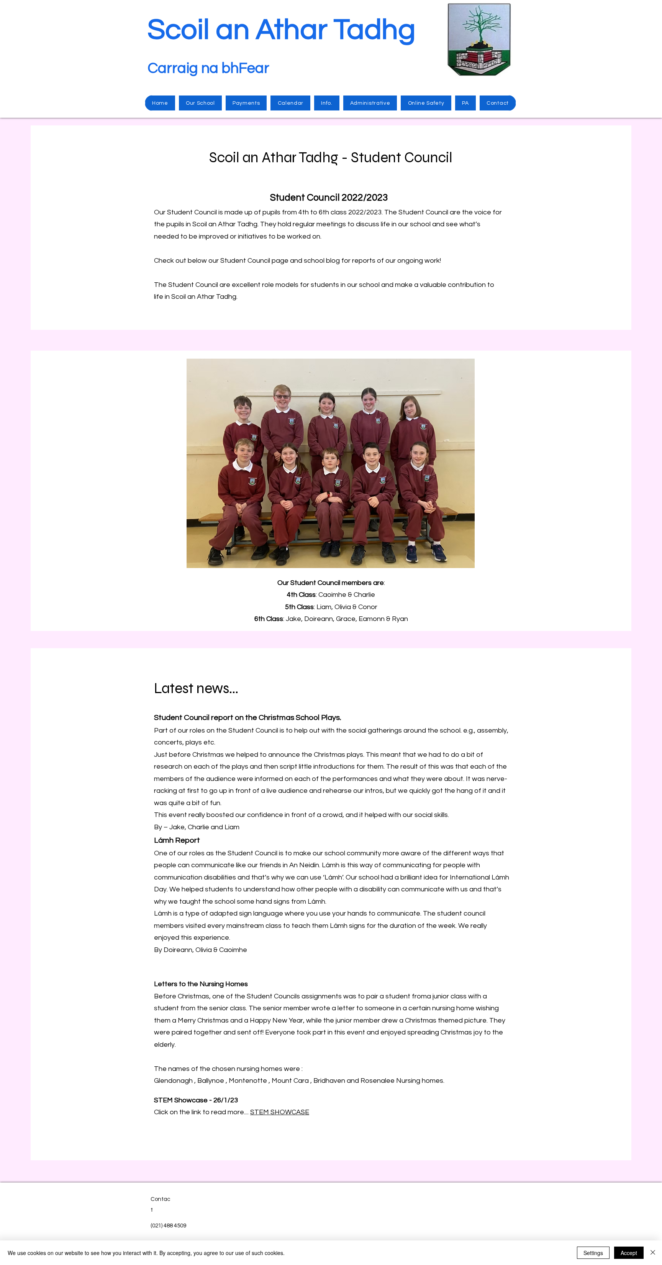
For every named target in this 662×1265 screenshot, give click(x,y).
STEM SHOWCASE (279, 1112)
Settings (593, 1253)
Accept (629, 1253)
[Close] (652, 1253)
